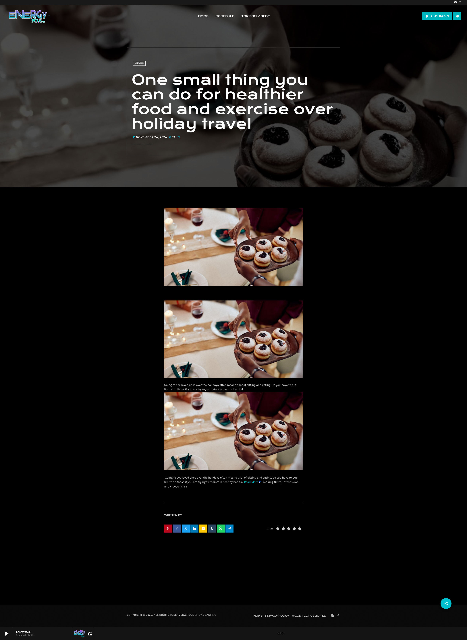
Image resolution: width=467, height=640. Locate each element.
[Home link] (27, 16)
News (139, 63)
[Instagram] (455, 2)
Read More (251, 482)
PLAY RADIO (436, 16)
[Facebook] (460, 2)
